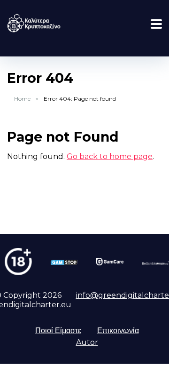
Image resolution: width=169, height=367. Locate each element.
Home (22, 98)
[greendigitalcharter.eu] (34, 21)
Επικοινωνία (118, 330)
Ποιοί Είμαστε (58, 330)
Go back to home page (110, 156)
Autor (87, 342)
